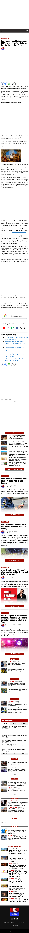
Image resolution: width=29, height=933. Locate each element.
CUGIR (24, 922)
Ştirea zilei (23, 723)
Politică (14, 753)
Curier (5, 723)
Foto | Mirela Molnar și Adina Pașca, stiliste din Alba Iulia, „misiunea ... (14, 741)
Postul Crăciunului (12, 102)
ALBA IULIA (12, 922)
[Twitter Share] (12, 83)
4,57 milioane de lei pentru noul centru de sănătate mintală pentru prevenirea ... (14, 727)
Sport (14, 723)
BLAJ (16, 922)
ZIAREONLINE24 (15, 925)
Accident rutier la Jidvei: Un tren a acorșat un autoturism (12, 731)
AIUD (8, 922)
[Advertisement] (14, 14)
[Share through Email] (15, 83)
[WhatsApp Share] (9, 83)
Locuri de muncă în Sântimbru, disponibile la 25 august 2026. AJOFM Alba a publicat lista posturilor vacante (15, 343)
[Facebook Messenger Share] (5, 83)
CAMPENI (20, 922)
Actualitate (5, 753)
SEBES (12, 924)
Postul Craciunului (6, 399)
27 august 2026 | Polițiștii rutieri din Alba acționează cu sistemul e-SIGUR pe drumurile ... (14, 745)
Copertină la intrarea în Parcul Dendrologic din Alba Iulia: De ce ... (14, 736)
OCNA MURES (7, 924)
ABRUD (5, 922)
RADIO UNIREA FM (22, 924)
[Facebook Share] (2, 83)
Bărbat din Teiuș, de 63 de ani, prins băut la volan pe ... (13, 750)
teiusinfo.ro (9, 48)
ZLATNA (16, 924)
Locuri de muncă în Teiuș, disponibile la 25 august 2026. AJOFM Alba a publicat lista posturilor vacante (15, 349)
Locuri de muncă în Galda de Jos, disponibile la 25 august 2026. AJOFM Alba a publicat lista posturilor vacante (16, 354)
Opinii (23, 753)
